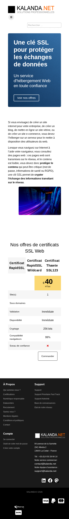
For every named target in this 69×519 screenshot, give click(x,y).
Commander (47, 356)
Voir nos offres (26, 98)
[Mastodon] (56, 480)
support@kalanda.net (45, 471)
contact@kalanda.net (45, 463)
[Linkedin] (44, 480)
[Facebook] (50, 480)
